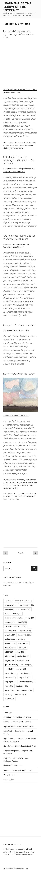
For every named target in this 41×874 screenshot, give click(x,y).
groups (30, 618)
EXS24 (17, 613)
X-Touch (9, 699)
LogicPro (25, 630)
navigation (23, 656)
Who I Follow (8, 779)
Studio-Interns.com (21, 868)
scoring (25, 673)
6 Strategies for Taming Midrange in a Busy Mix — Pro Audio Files (18, 160)
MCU (22, 647)
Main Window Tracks (15, 639)
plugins (9, 660)
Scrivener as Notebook (12, 765)
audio (8, 601)
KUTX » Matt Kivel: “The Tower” (19, 373)
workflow (20, 694)
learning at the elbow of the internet (17, 6)
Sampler (22, 669)
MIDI (9, 652)
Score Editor (11, 673)
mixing (9, 656)
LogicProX (24, 635)
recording (26, 664)
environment (23, 609)
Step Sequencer (27, 681)
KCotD (22, 622)
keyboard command (15, 626)
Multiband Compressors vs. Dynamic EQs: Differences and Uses (18, 34)
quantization (11, 664)
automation (11, 605)
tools (9, 690)
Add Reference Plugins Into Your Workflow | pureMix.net (19, 237)
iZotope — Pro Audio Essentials (19, 325)
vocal (8, 694)
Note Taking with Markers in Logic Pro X (19, 746)
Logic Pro (10, 635)
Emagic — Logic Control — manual (17, 722)
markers (10, 643)
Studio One (22, 686)
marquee (23, 643)
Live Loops (11, 630)
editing (9, 609)
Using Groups (8, 775)
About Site (7, 712)
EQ (7, 613)
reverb (9, 669)
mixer (20, 652)
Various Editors (24, 690)
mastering (10, 647)
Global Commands (14, 618)
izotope (10, 622)
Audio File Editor (23, 601)
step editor (25, 677)
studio (9, 686)
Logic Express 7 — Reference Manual (18, 726)
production (23, 660)
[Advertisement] (20, 63)
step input (10, 681)
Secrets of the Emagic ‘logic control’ (17, 770)
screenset (10, 677)
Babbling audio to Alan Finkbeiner (17, 717)
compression (27, 605)
